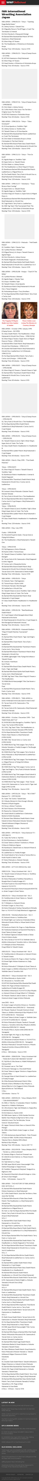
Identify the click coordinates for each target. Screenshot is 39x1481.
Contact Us (29, 1474)
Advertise (20, 1474)
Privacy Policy (10, 1474)
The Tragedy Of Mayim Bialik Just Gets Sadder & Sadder (10, 323)
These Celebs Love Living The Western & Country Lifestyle (28, 323)
